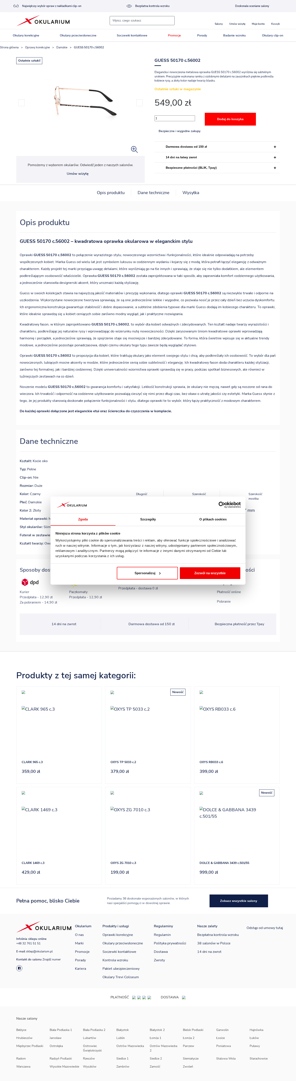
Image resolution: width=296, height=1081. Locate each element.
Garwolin (222, 1030)
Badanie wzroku (234, 35)
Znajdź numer (51, 959)
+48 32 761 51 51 (28, 943)
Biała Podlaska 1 (61, 1030)
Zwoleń (188, 1067)
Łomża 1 (155, 1038)
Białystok (122, 1030)
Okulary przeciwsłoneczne (78, 35)
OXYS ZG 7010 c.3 (123, 863)
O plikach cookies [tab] (213, 519)
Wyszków (89, 1067)
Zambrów (122, 1067)
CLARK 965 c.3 (32, 762)
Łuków (254, 1038)
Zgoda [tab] (83, 519)
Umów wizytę (78, 173)
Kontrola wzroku (115, 960)
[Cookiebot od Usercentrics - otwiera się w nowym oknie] (222, 505)
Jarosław (56, 1038)
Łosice (220, 1038)
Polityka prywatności (170, 943)
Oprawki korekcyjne (117, 934)
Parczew (188, 1046)
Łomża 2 (188, 1038)
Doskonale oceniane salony (252, 6)
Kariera (80, 968)
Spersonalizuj (145, 573)
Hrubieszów (24, 1038)
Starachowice (259, 1058)
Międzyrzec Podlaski (29, 1046)
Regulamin (162, 934)
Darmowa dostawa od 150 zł (186, 146)
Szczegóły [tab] (148, 519)
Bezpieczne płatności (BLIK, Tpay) (191, 167)
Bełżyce (21, 1030)
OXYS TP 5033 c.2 (123, 762)
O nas (79, 934)
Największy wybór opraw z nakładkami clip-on (51, 6)
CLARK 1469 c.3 (33, 863)
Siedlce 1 (122, 1058)
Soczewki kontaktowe (132, 35)
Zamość (155, 1067)
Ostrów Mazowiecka (130, 1046)
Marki (79, 943)
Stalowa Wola (226, 1058)
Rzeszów (89, 1058)
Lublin (120, 1038)
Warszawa (23, 1067)
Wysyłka (190, 193)
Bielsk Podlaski (193, 1030)
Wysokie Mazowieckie (64, 1067)
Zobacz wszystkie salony (238, 901)
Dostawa (161, 951)
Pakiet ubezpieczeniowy (121, 968)
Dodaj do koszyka (230, 119)
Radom (21, 1058)
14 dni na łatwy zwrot (181, 157)
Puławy (255, 1046)
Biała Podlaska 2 (94, 1030)
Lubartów (89, 1038)
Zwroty (159, 960)
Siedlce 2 (156, 1058)
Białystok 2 (157, 1030)
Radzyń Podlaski (61, 1058)
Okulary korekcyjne (26, 35)
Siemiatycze (190, 1058)
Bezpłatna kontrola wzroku (152, 6)
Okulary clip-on (272, 35)
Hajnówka (256, 1030)
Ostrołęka (56, 1046)
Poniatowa (223, 1046)
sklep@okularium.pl (39, 951)
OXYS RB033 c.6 (211, 762)
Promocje (174, 35)
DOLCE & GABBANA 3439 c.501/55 (224, 863)
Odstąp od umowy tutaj (265, 928)
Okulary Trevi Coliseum (120, 977)
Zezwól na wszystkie (210, 573)
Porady (202, 35)
